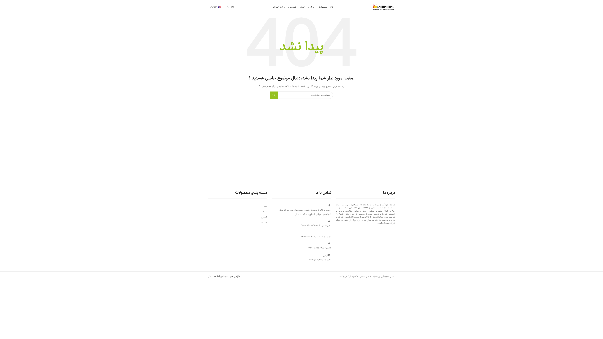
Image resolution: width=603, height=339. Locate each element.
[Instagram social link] (232, 7)
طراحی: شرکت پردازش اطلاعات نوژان (224, 276)
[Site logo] (383, 7)
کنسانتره (263, 222)
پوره (265, 206)
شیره (265, 211)
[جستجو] (274, 95)
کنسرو (264, 217)
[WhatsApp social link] (228, 7)
